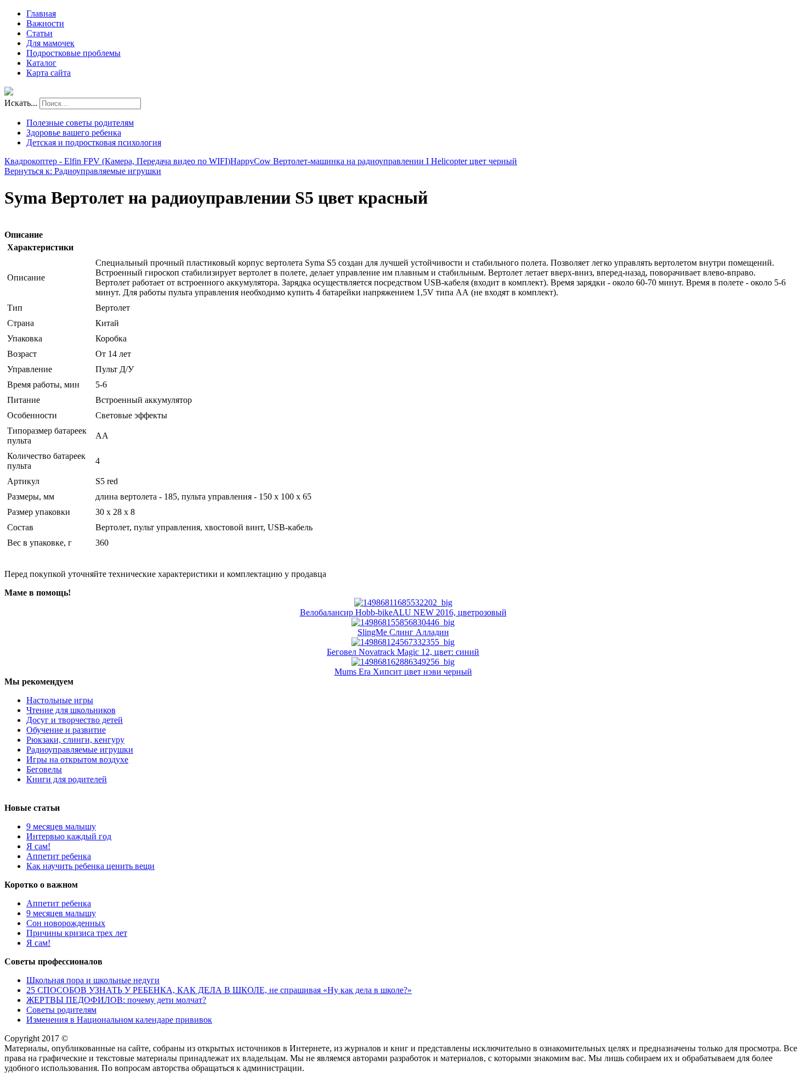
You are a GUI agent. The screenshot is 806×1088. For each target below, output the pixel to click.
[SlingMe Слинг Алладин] (403, 622)
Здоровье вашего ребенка (73, 132)
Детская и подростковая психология (93, 142)
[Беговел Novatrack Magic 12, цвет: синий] (403, 642)
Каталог (41, 63)
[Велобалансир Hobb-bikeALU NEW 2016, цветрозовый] (403, 602)
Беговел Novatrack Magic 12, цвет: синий (403, 652)
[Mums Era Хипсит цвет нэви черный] (403, 661)
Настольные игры (59, 700)
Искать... (20, 103)
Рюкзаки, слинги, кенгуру (75, 739)
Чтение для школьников (71, 710)
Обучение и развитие (66, 729)
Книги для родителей (66, 779)
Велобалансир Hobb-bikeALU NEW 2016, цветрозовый (403, 612)
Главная (41, 13)
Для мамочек (50, 43)
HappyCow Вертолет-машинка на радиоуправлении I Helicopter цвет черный (373, 161)
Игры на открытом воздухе (77, 759)
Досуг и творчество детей (74, 720)
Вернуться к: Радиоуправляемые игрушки (82, 171)
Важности (45, 23)
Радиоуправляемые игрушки (79, 749)
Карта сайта (48, 72)
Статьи (39, 33)
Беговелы (44, 769)
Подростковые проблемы (73, 53)
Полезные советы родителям (80, 122)
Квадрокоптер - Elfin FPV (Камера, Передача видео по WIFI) (117, 161)
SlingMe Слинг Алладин (403, 632)
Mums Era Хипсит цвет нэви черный (403, 671)
